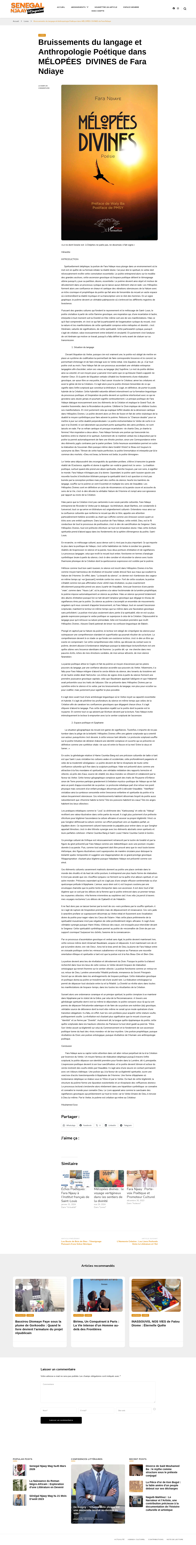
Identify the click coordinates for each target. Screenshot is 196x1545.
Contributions (155, 1539)
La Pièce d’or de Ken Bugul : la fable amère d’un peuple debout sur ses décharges (163, 1485)
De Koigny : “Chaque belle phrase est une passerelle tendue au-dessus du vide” (96, 1510)
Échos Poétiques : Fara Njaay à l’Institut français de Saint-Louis (75, 1195)
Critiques (88, 1519)
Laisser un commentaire (47, 87)
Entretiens (98, 1519)
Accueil (61, 7)
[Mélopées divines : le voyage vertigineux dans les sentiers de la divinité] (109, 1178)
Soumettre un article (106, 7)
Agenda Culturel (136, 1539)
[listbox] (98, 1494)
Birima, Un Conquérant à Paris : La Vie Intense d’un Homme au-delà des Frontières (96, 1325)
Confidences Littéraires (83, 1518)
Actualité (20, 1315)
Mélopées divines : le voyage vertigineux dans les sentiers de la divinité (109, 1195)
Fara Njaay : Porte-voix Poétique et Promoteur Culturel (141, 1193)
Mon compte (98, 11)
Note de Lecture (175, 1539)
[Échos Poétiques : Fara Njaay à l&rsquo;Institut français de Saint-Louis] (76, 1178)
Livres (42, 35)
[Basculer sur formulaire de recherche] (185, 8)
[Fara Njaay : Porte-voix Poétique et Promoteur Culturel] (142, 1178)
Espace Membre (131, 7)
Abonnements (78, 7)
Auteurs (136, 1315)
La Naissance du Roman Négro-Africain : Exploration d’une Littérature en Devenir (46, 1484)
